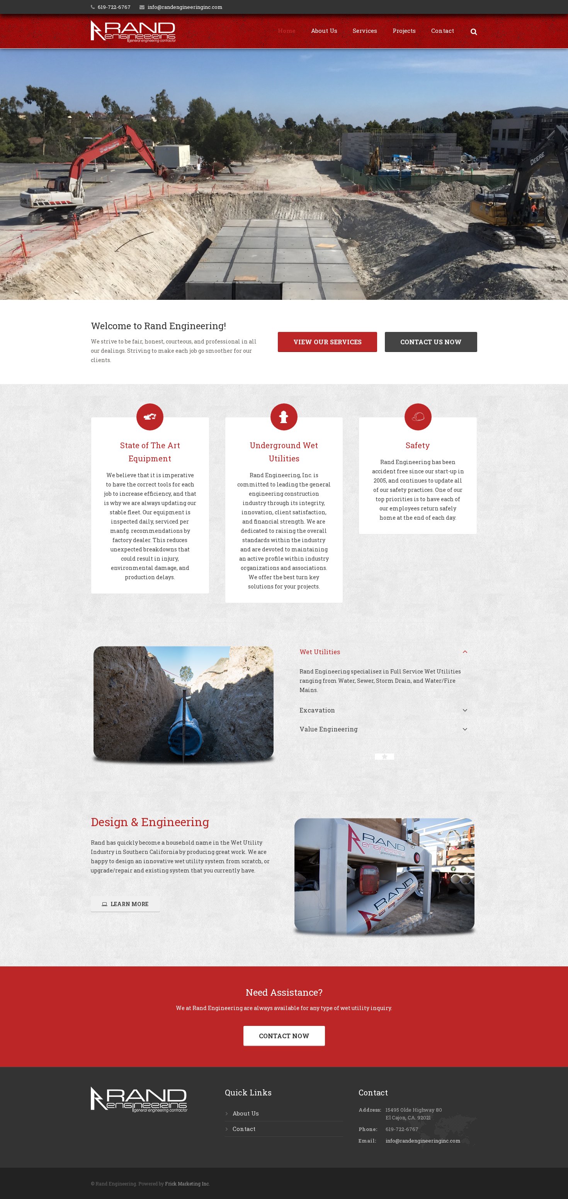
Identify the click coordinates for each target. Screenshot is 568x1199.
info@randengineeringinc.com (185, 6)
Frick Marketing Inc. (187, 1183)
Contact (244, 1129)
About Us (246, 1113)
